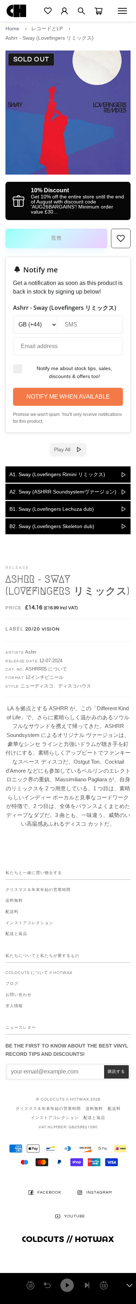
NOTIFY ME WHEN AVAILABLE (68, 397)
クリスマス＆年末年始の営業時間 (38, 890)
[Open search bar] (81, 11)
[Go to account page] (64, 11)
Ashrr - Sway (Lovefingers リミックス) (49, 38)
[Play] (67, 1285)
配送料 (11, 912)
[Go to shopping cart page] (98, 11)
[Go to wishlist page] (48, 11)
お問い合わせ (18, 995)
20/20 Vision (42, 629)
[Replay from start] (47, 1285)
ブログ (11, 983)
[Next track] (87, 1285)
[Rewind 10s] (30, 1285)
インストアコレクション (29, 923)
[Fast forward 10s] (103, 1285)
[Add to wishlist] (120, 238)
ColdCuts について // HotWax (39, 973)
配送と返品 (16, 934)
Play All (65, 449)
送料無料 (14, 901)
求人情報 (14, 1006)
